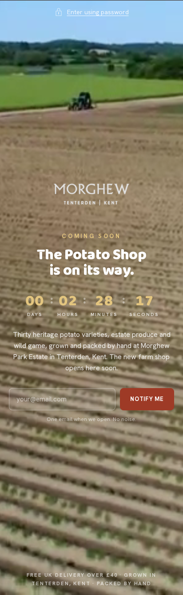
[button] (92, 12)
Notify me (147, 399)
